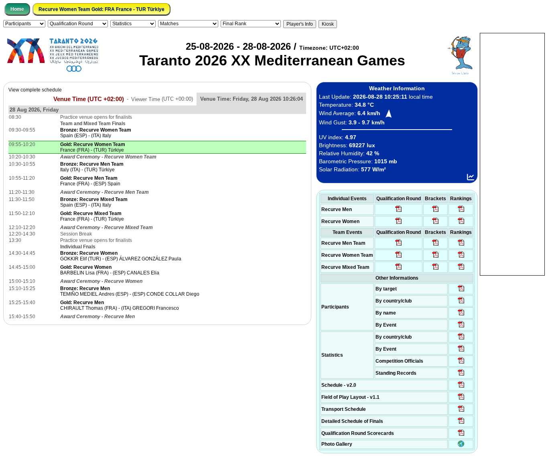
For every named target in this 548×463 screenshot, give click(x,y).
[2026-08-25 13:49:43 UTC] (461, 363)
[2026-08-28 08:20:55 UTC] (435, 257)
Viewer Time (162, 99)
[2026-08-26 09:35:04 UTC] (398, 245)
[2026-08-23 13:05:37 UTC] (461, 291)
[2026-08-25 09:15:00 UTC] (461, 399)
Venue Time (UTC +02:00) (88, 98)
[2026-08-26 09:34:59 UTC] (398, 223)
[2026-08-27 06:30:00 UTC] (461, 387)
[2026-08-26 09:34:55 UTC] (398, 211)
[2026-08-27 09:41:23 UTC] (435, 211)
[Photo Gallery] (461, 445)
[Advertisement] (512, 153)
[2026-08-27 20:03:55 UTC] (461, 411)
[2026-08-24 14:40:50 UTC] (461, 303)
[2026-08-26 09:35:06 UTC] (398, 269)
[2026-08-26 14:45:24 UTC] (435, 245)
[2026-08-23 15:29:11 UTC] (461, 375)
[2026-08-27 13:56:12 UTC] (461, 423)
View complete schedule (35, 90)
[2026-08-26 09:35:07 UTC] (398, 257)
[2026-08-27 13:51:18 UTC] (435, 269)
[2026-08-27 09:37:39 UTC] (435, 223)
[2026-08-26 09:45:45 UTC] (461, 435)
